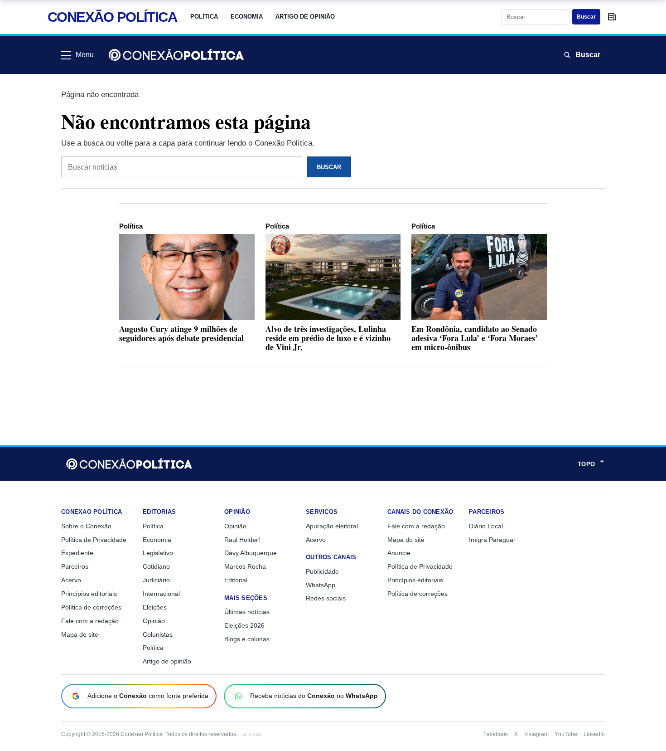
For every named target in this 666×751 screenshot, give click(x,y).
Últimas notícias (247, 611)
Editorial (235, 580)
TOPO (591, 464)
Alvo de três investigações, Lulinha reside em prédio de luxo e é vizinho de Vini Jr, (328, 338)
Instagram (536, 734)
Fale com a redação (90, 620)
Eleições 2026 (244, 625)
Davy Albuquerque (250, 552)
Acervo (71, 580)
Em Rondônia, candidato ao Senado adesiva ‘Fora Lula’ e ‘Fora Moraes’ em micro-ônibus (474, 338)
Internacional (161, 593)
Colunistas (158, 634)
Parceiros (74, 566)
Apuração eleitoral (332, 526)
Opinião (154, 620)
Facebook (495, 734)
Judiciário (156, 580)
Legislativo (158, 552)
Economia (247, 16)
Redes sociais (326, 598)
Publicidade (322, 571)
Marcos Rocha (245, 566)
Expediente (77, 552)
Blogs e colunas (247, 639)
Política (204, 16)
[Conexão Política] (176, 55)
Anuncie (398, 552)
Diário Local (486, 526)
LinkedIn (594, 734)
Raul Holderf (242, 539)
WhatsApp (320, 585)
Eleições (155, 607)
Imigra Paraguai (492, 539)
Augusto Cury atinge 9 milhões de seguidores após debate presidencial (181, 333)
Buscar (586, 17)
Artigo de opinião (305, 16)
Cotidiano (156, 566)
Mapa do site (79, 634)
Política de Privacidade (93, 539)
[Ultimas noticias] (612, 16)
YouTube (566, 734)
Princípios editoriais (89, 593)
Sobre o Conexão (86, 526)
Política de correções (91, 607)
